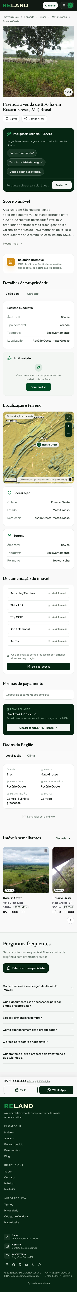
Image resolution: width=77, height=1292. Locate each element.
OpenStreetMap (60, 479)
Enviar (59, 185)
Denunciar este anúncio (41, 816)
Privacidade (11, 1210)
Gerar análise (38, 387)
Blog (7, 1156)
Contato (9, 1177)
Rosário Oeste (11, 21)
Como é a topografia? (21, 153)
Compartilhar (36, 118)
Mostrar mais (10, 243)
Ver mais (61, 838)
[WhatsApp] (39, 1265)
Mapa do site (11, 1222)
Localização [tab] (13, 755)
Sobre (8, 1171)
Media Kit (9, 1189)
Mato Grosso (59, 16)
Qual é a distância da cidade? (25, 171)
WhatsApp (59, 1090)
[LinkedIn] (20, 1265)
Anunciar (50, 5)
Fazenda (29, 16)
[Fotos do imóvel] (38, 61)
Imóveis (9, 1132)
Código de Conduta (16, 1216)
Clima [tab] (31, 755)
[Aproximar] (68, 426)
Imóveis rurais (11, 16)
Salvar (13, 118)
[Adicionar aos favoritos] (45, 851)
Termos (8, 1204)
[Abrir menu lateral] (66, 5)
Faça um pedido (13, 1144)
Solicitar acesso (41, 666)
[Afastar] (68, 433)
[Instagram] (7, 1265)
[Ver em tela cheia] (68, 417)
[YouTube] (26, 1265)
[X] (33, 1265)
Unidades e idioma (40, 1283)
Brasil (43, 16)
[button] (38, 263)
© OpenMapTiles (38, 479)
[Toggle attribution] (70, 479)
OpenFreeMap (25, 479)
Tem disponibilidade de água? (26, 162)
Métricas (9, 1183)
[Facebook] (13, 1265)
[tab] (13, 293)
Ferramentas (12, 1150)
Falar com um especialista (28, 968)
